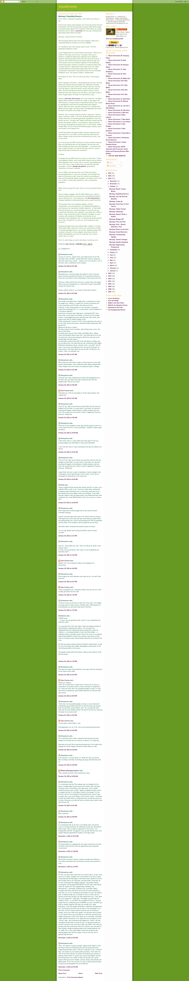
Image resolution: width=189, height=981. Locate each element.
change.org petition (79, 166)
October (113, 186)
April (112, 263)
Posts (110, 162)
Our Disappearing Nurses (116, 310)
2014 (110, 273)
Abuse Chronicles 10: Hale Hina (119, 110)
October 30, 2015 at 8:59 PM (67, 817)
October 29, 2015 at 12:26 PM (68, 502)
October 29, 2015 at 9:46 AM (67, 385)
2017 (110, 173)
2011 (110, 281)
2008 (110, 289)
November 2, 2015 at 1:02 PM (68, 851)
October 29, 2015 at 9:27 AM (67, 354)
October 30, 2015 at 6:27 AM (67, 805)
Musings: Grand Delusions (118, 232)
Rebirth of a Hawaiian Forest (117, 305)
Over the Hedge (113, 300)
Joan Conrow (65, 390)
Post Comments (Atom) (75, 977)
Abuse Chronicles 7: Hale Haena (119, 119)
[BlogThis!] (85, 244)
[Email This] (83, 244)
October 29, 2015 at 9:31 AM (67, 370)
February (113, 268)
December (113, 181)
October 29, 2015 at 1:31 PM (67, 536)
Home (80, 973)
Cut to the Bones (113, 298)
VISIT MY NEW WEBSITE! (117, 156)
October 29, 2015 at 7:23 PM (67, 595)
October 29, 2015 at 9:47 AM (67, 398)
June (112, 257)
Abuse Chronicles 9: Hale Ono (118, 112)
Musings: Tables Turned (117, 209)
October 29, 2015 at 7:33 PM (67, 610)
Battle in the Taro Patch (116, 303)
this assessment (93, 198)
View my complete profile (114, 39)
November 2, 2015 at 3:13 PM (68, 867)
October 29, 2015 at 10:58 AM (68, 433)
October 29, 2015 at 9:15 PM (67, 715)
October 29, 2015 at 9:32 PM (67, 730)
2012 (110, 278)
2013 (110, 276)
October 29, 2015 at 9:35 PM (67, 750)
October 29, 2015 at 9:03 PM (67, 696)
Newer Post (62, 973)
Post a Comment (64, 970)
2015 (110, 178)
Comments (112, 166)
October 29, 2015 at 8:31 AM (67, 266)
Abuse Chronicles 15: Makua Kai (119, 78)
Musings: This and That (117, 222)
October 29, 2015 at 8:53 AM (67, 293)
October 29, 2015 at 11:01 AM (68, 452)
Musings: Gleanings (116, 211)
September (114, 250)
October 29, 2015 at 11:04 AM (68, 479)
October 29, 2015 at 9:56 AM (67, 417)
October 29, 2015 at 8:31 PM (67, 675)
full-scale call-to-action (72, 98)
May (111, 260)
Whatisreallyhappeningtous (70, 770)
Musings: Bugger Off (116, 219)
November (113, 184)
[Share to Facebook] (89, 244)
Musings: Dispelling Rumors (119, 194)
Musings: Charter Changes (118, 239)
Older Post (98, 973)
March (112, 265)
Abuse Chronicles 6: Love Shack (119, 121)
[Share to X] (87, 244)
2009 (110, 286)
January (113, 271)
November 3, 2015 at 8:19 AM (68, 938)
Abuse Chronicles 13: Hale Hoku (119, 99)
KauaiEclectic (68, 6)
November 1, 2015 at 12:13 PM (68, 836)
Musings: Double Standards (118, 242)
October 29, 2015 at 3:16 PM (67, 555)
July (111, 255)
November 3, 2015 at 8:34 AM (68, 967)
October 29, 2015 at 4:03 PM (67, 568)
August (112, 252)
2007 (110, 292)
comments (79, 31)
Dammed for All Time (115, 307)
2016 (110, 176)
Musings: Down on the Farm (119, 229)
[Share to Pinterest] (91, 244)
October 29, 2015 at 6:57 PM (67, 581)
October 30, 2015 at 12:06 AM (68, 776)
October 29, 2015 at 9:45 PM (67, 765)
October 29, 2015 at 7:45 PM (67, 661)
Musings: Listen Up (115, 201)
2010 (110, 284)
